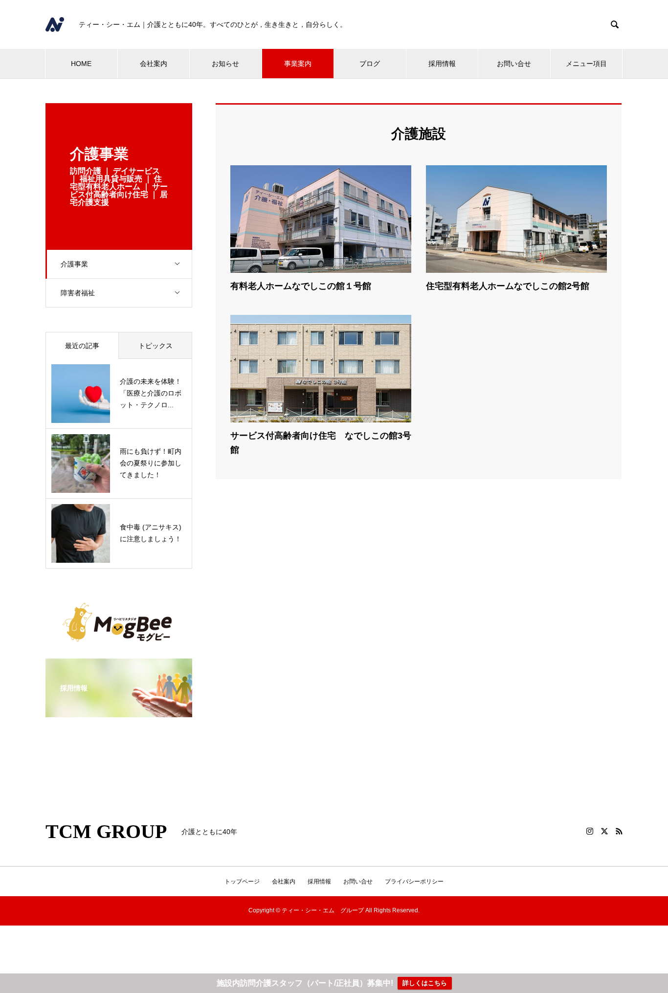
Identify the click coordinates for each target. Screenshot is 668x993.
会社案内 (153, 63)
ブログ (369, 63)
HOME (81, 63)
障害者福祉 (78, 293)
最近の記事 (82, 346)
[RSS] (619, 831)
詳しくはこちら (424, 983)
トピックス (155, 346)
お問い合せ (514, 63)
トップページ (242, 881)
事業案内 (298, 63)
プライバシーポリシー (414, 881)
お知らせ (225, 63)
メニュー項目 (586, 63)
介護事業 (74, 264)
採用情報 (442, 63)
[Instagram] (589, 831)
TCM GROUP (106, 831)
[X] (604, 831)
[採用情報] (118, 711)
